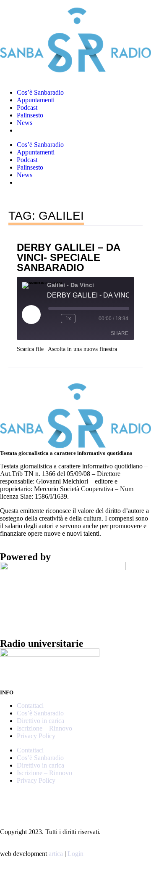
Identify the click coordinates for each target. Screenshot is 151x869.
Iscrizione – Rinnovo (44, 728)
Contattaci (30, 705)
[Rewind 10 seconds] (52, 318)
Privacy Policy (36, 735)
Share (119, 333)
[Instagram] (10, 801)
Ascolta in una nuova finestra (82, 349)
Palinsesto (30, 115)
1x (68, 319)
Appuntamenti (36, 100)
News (24, 122)
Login (75, 853)
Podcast (27, 107)
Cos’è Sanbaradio (40, 92)
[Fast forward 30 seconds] (83, 318)
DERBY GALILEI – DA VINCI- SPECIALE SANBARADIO (68, 257)
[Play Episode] (31, 314)
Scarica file (30, 349)
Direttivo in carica (40, 720)
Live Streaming (37, 130)
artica (56, 853)
